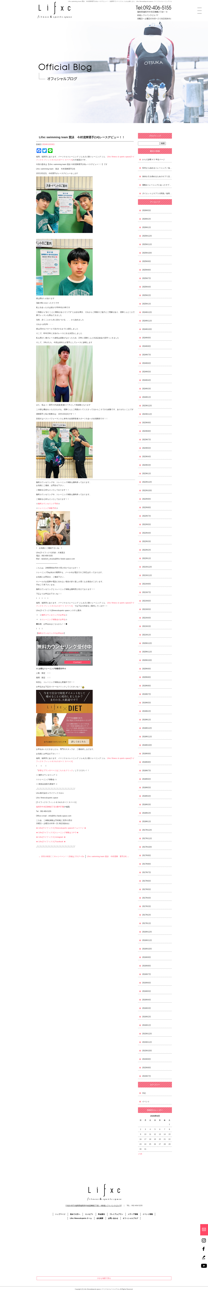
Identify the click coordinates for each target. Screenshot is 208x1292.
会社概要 (100, 1218)
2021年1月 (146, 635)
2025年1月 (146, 304)
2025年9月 (146, 261)
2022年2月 (146, 550)
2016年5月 (146, 991)
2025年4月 (146, 287)
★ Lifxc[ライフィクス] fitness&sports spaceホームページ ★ (61, 828)
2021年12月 (147, 567)
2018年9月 (146, 754)
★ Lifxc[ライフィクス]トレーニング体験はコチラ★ (57, 832)
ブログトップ (155, 136)
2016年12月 (147, 932)
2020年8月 (146, 677)
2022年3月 (146, 541)
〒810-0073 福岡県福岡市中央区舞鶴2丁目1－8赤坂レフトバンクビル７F (94, 1206)
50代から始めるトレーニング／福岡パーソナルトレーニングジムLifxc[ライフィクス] (157, 168)
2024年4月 (146, 380)
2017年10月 (147, 847)
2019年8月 (146, 686)
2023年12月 (147, 406)
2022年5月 (146, 524)
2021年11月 (147, 575)
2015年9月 (146, 1059)
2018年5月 (146, 787)
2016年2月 (146, 1017)
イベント (146, 1101)
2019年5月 (146, 703)
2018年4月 (146, 796)
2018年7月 (146, 770)
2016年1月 (146, 1025)
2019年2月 (146, 711)
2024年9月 (146, 338)
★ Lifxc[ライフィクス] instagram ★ (51, 837)
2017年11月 (147, 838)
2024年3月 (146, 389)
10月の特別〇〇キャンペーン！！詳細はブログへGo (61, 856)
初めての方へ (75, 1214)
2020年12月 (147, 643)
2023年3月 (146, 465)
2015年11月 (147, 1042)
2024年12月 (147, 312)
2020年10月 (147, 660)
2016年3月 (146, 1008)
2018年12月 (147, 728)
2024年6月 (146, 363)
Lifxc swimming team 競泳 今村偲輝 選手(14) (108, 856)
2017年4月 (146, 898)
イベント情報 (148, 1214)
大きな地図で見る (104, 1278)
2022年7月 (146, 516)
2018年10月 (147, 745)
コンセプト (89, 1214)
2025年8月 (146, 270)
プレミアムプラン (116, 1214)
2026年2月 (146, 219)
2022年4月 (146, 533)
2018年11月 (147, 737)
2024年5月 (146, 372)
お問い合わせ (113, 1218)
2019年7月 (146, 694)
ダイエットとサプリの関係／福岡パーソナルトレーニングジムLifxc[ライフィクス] (157, 193)
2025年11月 (147, 244)
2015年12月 (147, 1034)
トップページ (60, 1214)
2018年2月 (146, 813)
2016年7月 (146, 974)
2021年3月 (146, 626)
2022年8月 (146, 507)
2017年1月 (146, 923)
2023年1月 (146, 473)
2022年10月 (147, 490)
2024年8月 (146, 346)
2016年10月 (147, 949)
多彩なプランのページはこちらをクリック (55, 770)
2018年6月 (146, 779)
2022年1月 (146, 558)
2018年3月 (146, 804)
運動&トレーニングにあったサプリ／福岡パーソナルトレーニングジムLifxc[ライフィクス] (157, 185)
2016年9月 (146, 957)
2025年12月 (147, 236)
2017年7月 (146, 872)
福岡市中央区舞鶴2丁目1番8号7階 (50, 807)
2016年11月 (147, 940)
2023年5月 (146, 448)
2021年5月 (146, 609)
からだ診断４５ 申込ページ (153, 159)
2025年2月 (146, 295)
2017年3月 (146, 906)
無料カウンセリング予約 (48, 504)
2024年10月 (147, 329)
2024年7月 (146, 355)
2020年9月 (146, 669)
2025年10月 (147, 253)
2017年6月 (146, 881)
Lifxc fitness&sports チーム (81, 1218)
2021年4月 (146, 618)
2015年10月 (147, 1051)
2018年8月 (146, 762)
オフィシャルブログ (130, 1218)
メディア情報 (133, 1214)
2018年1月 (146, 821)
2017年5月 (146, 889)
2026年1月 (146, 227)
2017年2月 (146, 915)
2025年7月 (146, 278)
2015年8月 (146, 1068)
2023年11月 (147, 414)
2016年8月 (146, 966)
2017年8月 (146, 864)
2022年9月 (146, 499)
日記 (144, 1093)
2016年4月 (146, 1000)
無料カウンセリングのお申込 (54, 615)
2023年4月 (146, 456)
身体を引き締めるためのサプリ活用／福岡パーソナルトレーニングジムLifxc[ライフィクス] (157, 176)
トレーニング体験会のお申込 (54, 619)
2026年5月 (146, 210)
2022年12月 (147, 482)
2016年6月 (146, 983)
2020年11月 (147, 652)
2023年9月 (146, 423)
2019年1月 (146, 720)
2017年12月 (147, 830)
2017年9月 (146, 855)
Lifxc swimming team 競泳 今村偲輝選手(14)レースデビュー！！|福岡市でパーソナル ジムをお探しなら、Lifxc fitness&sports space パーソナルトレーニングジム (120, 1)
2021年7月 (146, 592)
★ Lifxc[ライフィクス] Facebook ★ (51, 841)
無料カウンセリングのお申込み (51, 633)
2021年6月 (146, 601)
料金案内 (101, 1214)
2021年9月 (146, 584)
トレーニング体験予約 (47, 508)
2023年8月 (146, 431)
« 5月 (140, 1154)
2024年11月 (147, 321)
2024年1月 (146, 397)
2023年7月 (146, 439)
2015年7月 (146, 1076)
